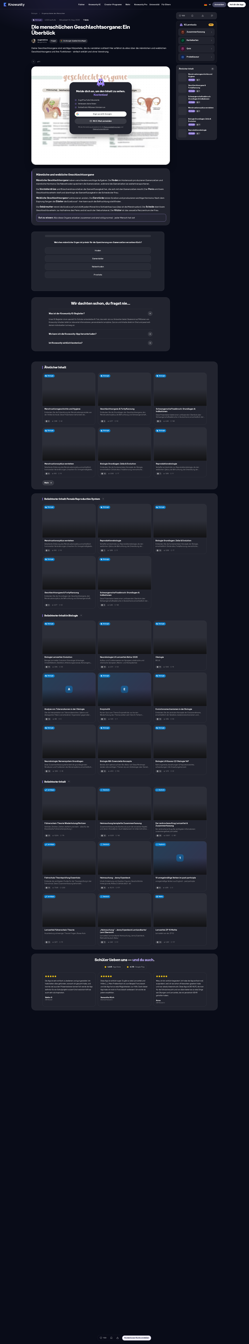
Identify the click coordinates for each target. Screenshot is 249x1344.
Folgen (53, 41)
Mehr (46, 483)
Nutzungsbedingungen (112, 127)
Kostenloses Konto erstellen (136, 1338)
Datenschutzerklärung (101, 129)
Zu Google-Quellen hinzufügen (74, 41)
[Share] (203, 16)
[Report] (212, 16)
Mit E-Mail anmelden (102, 121)
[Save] (192, 16)
